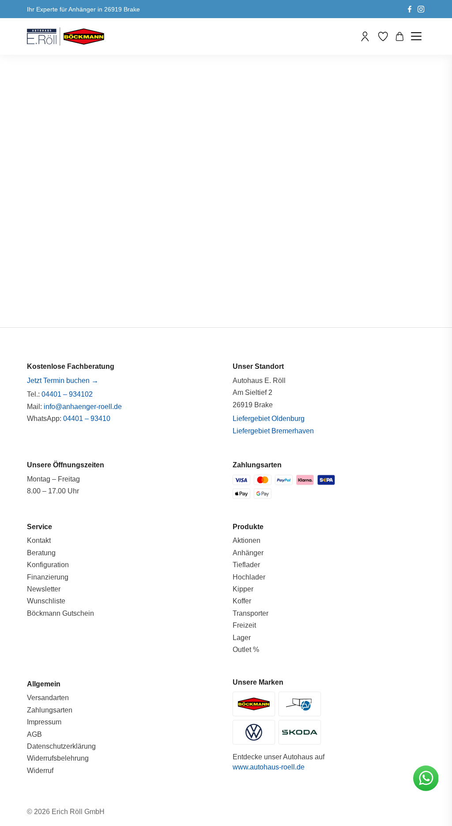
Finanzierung (47, 577)
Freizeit (244, 625)
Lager (242, 637)
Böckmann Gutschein (60, 613)
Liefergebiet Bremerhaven (273, 431)
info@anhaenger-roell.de (83, 406)
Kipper (243, 589)
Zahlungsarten (49, 710)
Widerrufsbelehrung (58, 758)
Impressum (44, 722)
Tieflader (246, 564)
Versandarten (48, 697)
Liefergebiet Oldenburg (269, 418)
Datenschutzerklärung (61, 746)
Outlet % (246, 649)
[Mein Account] (364, 36)
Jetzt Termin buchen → (62, 380)
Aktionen (246, 540)
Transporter (250, 613)
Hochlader (249, 577)
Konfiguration (48, 564)
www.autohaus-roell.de (269, 767)
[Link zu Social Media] (409, 9)
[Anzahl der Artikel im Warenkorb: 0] (399, 36)
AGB (34, 734)
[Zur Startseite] (65, 36)
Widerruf (40, 770)
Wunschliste (46, 601)
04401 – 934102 (67, 394)
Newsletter (43, 589)
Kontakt (39, 540)
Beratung (41, 553)
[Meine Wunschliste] (383, 36)
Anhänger (248, 553)
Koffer (242, 601)
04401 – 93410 (86, 418)
